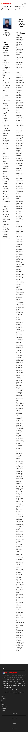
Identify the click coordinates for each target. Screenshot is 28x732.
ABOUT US (3, 698)
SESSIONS (3, 708)
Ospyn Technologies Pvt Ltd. (7, 34)
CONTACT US (4, 706)
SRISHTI (3, 704)
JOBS (2, 700)
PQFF (2, 702)
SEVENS (3, 710)
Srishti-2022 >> (5, 6)
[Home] (6, 3)
